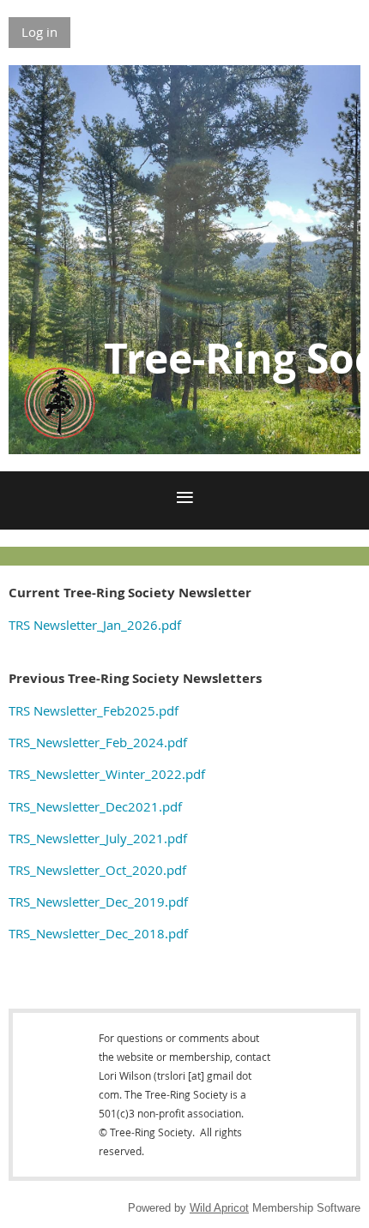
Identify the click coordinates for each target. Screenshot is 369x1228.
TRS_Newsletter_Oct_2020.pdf (97, 869)
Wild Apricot (219, 1207)
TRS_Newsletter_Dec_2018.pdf (98, 933)
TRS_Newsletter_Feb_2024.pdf (98, 742)
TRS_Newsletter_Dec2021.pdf (95, 806)
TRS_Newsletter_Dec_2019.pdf (98, 901)
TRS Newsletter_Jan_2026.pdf (95, 624)
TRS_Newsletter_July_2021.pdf (98, 838)
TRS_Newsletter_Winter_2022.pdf (107, 773)
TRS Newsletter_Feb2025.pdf (93, 710)
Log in (39, 31)
